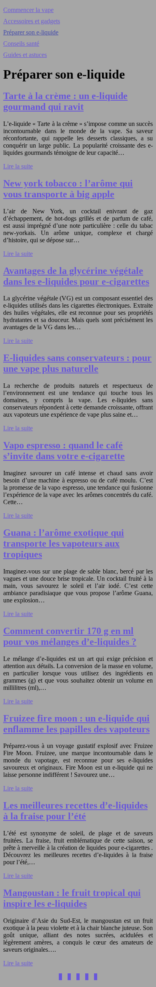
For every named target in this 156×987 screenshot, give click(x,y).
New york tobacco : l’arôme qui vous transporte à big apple (68, 188)
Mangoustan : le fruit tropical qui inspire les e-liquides (72, 898)
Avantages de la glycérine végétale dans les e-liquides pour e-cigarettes (76, 276)
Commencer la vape (28, 9)
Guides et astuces (25, 54)
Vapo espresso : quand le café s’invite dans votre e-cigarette (64, 450)
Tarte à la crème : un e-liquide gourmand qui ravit (65, 101)
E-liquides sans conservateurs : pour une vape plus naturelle (77, 363)
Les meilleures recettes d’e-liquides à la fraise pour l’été (75, 810)
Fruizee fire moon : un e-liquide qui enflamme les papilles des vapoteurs (76, 723)
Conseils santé (21, 43)
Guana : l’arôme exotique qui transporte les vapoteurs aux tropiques (63, 543)
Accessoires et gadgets (31, 21)
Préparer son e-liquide (30, 32)
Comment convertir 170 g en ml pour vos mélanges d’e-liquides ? (69, 636)
